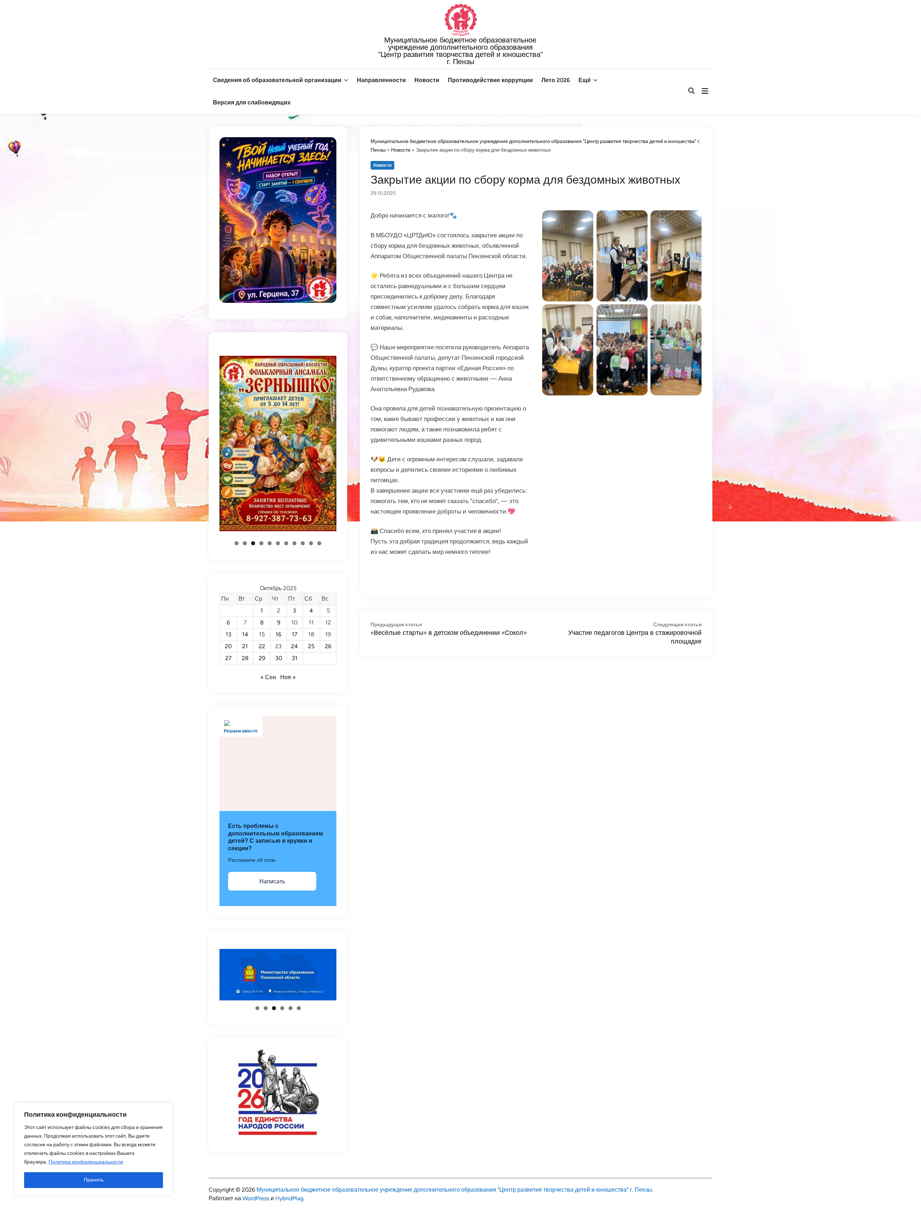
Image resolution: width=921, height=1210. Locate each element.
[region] (93, 1149)
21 (245, 646)
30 (278, 658)
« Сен (268, 677)
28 (245, 658)
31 (295, 658)
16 (278, 634)
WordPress (255, 1198)
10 (311, 543)
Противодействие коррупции (490, 80)
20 (228, 646)
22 (262, 646)
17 (295, 634)
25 (311, 646)
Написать (272, 881)
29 (262, 658)
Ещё (585, 80)
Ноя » (288, 677)
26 (328, 646)
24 (294, 646)
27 (228, 658)
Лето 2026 (555, 80)
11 (319, 543)
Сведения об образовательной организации (277, 80)
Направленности (381, 80)
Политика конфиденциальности (86, 1162)
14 (245, 634)
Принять (94, 1180)
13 (228, 634)
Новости (426, 80)
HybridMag (289, 1198)
